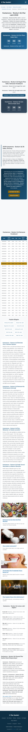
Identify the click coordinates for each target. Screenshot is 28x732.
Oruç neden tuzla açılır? (10, 546)
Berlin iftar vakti (18, 332)
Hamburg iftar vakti (19, 329)
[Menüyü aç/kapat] (25, 2)
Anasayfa (4, 718)
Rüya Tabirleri (14, 720)
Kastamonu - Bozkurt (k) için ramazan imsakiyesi (14, 95)
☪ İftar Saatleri (6, 2)
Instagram (15, 723)
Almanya (19, 718)
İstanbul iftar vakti (20, 322)
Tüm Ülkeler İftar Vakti (14, 191)
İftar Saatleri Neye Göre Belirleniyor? (13, 597)
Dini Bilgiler (24, 718)
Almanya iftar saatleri (8, 322)
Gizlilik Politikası (9, 726)
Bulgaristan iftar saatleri (9, 325)
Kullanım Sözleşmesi (18, 726)
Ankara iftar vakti (20, 325)
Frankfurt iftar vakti (9, 335)
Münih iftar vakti (8, 329)
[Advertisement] (14, 65)
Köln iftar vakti (9, 332)
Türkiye (14, 718)
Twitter (19, 723)
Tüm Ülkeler (9, 718)
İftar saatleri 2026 (7, 696)
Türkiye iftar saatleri (14, 195)
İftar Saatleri (14, 729)
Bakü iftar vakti (19, 335)
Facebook (9, 723)
